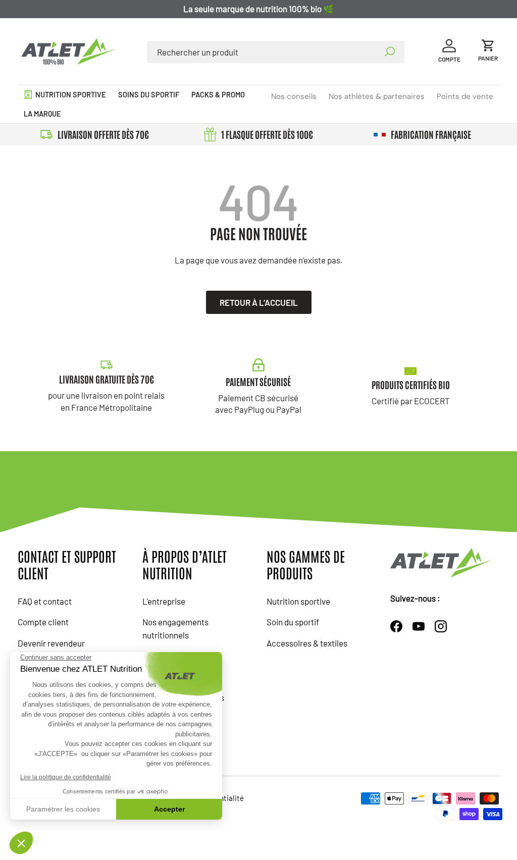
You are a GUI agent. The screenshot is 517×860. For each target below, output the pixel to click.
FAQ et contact (45, 601)
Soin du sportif (293, 622)
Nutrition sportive (298, 601)
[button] (488, 52)
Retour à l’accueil (259, 302)
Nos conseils (294, 96)
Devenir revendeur (51, 643)
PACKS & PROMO (218, 94)
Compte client (43, 622)
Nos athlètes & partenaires (377, 96)
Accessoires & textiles (307, 643)
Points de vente (465, 96)
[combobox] (275, 52)
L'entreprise (163, 601)
